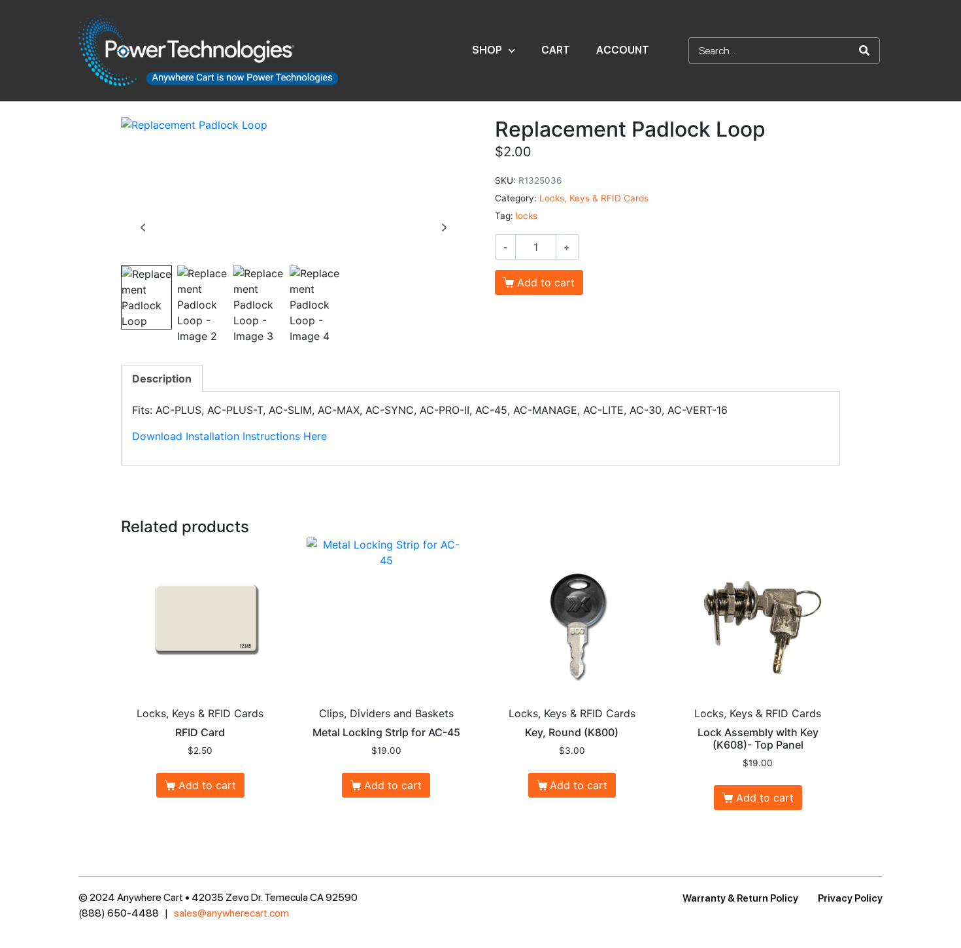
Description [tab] (162, 378)
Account (622, 50)
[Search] (864, 50)
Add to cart (546, 282)
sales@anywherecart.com (231, 913)
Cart (555, 50)
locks (526, 216)
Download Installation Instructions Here (229, 436)
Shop (487, 50)
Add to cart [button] (207, 785)
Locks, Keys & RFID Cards (594, 198)
